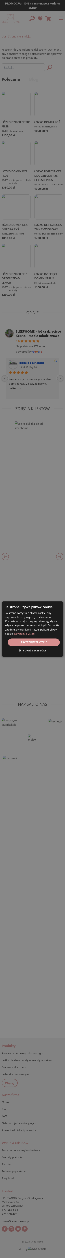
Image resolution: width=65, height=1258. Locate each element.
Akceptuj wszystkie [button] (34, 642)
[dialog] (32, 629)
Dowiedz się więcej (24, 634)
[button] (32, 650)
